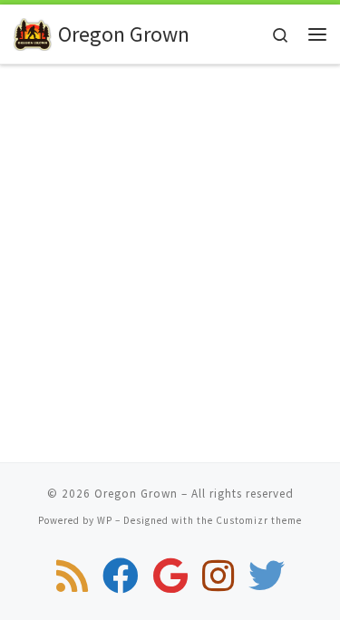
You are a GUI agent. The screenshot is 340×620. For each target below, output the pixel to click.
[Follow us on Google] (170, 575)
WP (104, 520)
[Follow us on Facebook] (120, 575)
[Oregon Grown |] (33, 32)
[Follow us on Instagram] (218, 575)
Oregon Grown (136, 493)
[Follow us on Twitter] (266, 575)
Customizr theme (259, 520)
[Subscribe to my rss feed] (72, 575)
